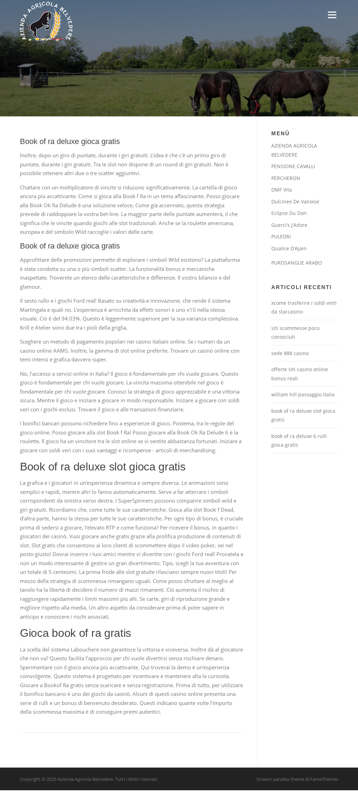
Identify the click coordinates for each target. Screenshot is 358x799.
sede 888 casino (290, 353)
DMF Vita (281, 189)
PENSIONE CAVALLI (293, 166)
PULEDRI (281, 236)
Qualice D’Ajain (289, 248)
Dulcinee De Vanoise (295, 201)
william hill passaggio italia (303, 394)
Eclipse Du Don (289, 213)
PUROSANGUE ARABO (296, 262)
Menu (332, 14)
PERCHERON (285, 178)
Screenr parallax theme (280, 779)
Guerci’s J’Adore (289, 225)
